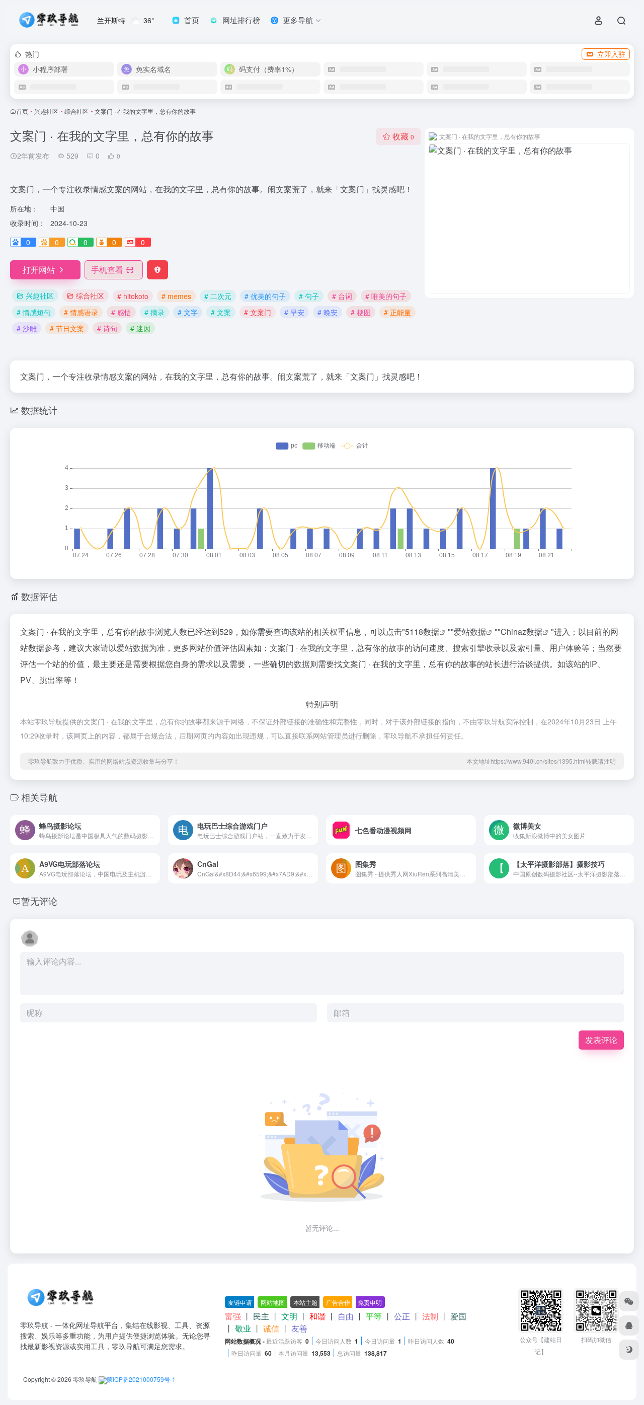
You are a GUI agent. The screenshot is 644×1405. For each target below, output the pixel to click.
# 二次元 (217, 296)
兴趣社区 (46, 111)
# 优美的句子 (265, 296)
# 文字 (188, 312)
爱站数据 (470, 631)
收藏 (403, 136)
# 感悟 (121, 312)
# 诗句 (107, 328)
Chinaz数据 (521, 631)
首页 (22, 111)
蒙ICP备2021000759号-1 (141, 1379)
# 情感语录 (81, 312)
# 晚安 (327, 312)
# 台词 (342, 296)
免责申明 (370, 1302)
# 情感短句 (34, 312)
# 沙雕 (27, 328)
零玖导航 (85, 1379)
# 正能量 (397, 312)
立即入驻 (611, 54)
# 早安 (294, 312)
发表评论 (601, 1040)
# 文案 (221, 312)
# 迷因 (140, 328)
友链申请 (240, 1302)
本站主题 (305, 1302)
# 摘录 (154, 312)
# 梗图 (361, 312)
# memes (176, 296)
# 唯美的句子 (386, 296)
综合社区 (76, 111)
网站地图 (273, 1302)
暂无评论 (39, 900)
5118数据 (422, 631)
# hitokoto (132, 296)
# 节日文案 (67, 328)
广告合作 (338, 1302)
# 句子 (309, 296)
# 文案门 (257, 312)
